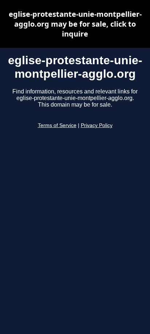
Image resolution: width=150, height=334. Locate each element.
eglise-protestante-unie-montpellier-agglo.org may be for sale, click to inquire (75, 24)
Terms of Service (57, 125)
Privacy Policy (96, 125)
